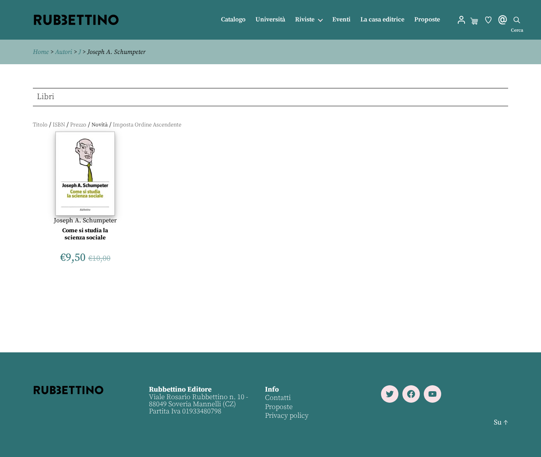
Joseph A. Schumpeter (85, 220)
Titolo (40, 124)
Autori (63, 52)
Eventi (341, 19)
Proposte (427, 19)
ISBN (59, 124)
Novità (99, 124)
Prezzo (78, 124)
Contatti (278, 397)
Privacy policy (287, 415)
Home (41, 52)
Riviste (304, 19)
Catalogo (233, 19)
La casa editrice (382, 19)
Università (270, 19)
